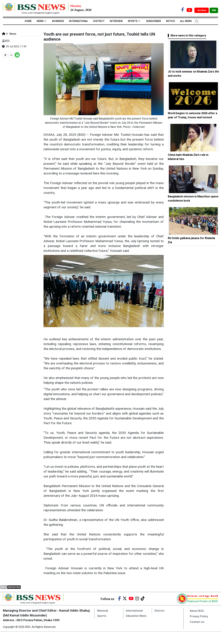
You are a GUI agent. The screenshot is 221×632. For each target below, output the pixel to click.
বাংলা (214, 10)
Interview (116, 21)
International (78, 21)
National (102, 610)
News (40, 21)
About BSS (197, 610)
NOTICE (170, 21)
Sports (132, 21)
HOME (28, 21)
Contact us (197, 622)
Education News (136, 615)
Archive (202, 10)
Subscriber (153, 21)
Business (58, 21)
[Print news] (17, 55)
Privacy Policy (199, 616)
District (99, 21)
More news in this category (188, 35)
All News (186, 21)
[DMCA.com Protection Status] (10, 586)
